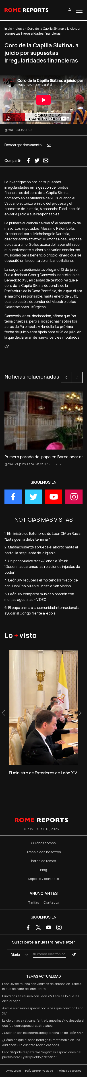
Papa (30, 464)
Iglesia (19, 28)
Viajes (39, 464)
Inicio (8, 28)
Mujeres (20, 464)
